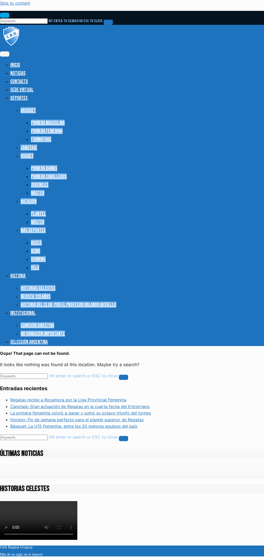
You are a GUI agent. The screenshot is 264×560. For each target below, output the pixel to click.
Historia (18, 276)
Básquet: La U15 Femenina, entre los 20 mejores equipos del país (73, 426)
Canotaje (29, 147)
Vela (35, 267)
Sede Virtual (22, 90)
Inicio (15, 65)
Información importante (43, 334)
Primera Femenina (47, 131)
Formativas (41, 139)
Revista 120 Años (36, 296)
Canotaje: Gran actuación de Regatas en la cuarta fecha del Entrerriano (80, 406)
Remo (35, 251)
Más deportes (33, 230)
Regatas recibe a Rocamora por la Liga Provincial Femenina (68, 399)
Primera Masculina (48, 123)
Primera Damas (44, 168)
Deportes (19, 98)
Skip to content (15, 3)
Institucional (23, 313)
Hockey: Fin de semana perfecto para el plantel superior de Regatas (77, 419)
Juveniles (39, 185)
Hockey (27, 156)
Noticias (18, 73)
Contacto (19, 81)
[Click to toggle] (4, 54)
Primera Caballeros (49, 176)
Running (38, 259)
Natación (29, 201)
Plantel (38, 214)
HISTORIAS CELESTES (38, 288)
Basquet (28, 110)
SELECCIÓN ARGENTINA (29, 342)
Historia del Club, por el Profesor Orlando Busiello (68, 305)
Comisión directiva (37, 325)
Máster (37, 193)
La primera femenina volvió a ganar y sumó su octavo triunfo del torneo (80, 413)
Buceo (36, 243)
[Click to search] (108, 22)
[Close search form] (4, 15)
